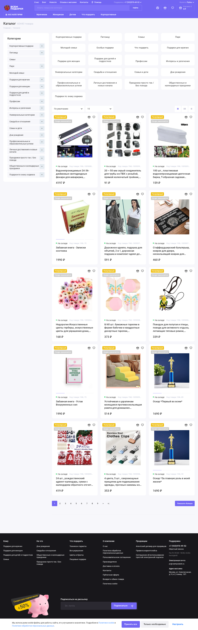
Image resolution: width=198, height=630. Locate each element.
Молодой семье (16, 73)
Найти (135, 8)
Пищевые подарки (78, 559)
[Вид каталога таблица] (191, 109)
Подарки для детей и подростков (19, 94)
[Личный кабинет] (158, 8)
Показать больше (184, 503)
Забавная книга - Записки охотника (71, 249)
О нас (105, 546)
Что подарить (88, 14)
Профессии (14, 101)
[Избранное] (172, 8)
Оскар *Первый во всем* (167, 401)
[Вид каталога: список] (185, 109)
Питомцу (13, 52)
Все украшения (76, 551)
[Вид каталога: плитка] (178, 109)
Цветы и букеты (77, 555)
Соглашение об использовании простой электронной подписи (150, 556)
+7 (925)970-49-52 (126, 2)
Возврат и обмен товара (113, 579)
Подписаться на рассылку (74, 599)
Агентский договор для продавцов (151, 546)
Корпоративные (108, 14)
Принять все (130, 624)
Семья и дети (15, 128)
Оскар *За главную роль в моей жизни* (171, 480)
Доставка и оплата (111, 566)
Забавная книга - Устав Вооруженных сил (69, 403)
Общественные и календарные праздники (24, 167)
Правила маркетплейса (146, 551)
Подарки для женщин (19, 86)
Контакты (84, 2)
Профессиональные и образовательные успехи (21, 142)
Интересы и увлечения (20, 108)
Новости (53, 2)
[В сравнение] (89, 117)
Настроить (177, 624)
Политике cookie (106, 623)
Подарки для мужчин (19, 79)
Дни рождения (16, 135)
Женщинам (58, 14)
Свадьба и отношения (19, 121)
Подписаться (120, 605)
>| (108, 503)
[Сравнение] (165, 8)
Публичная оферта (111, 575)
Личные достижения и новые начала (23, 150)
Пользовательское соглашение (117, 557)
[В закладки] (94, 117)
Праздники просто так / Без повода (22, 158)
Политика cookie (110, 584)
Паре (11, 66)
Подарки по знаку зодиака (22, 174)
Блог (44, 2)
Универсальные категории (22, 115)
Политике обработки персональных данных (33, 626)
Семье (12, 59)
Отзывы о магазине (68, 2)
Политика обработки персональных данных (113, 552)
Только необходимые (155, 624)
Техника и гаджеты (78, 546)
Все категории (15, 15)
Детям (72, 14)
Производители (110, 562)
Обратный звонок (176, 549)
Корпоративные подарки (21, 46)
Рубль (186, 2)
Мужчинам (42, 14)
